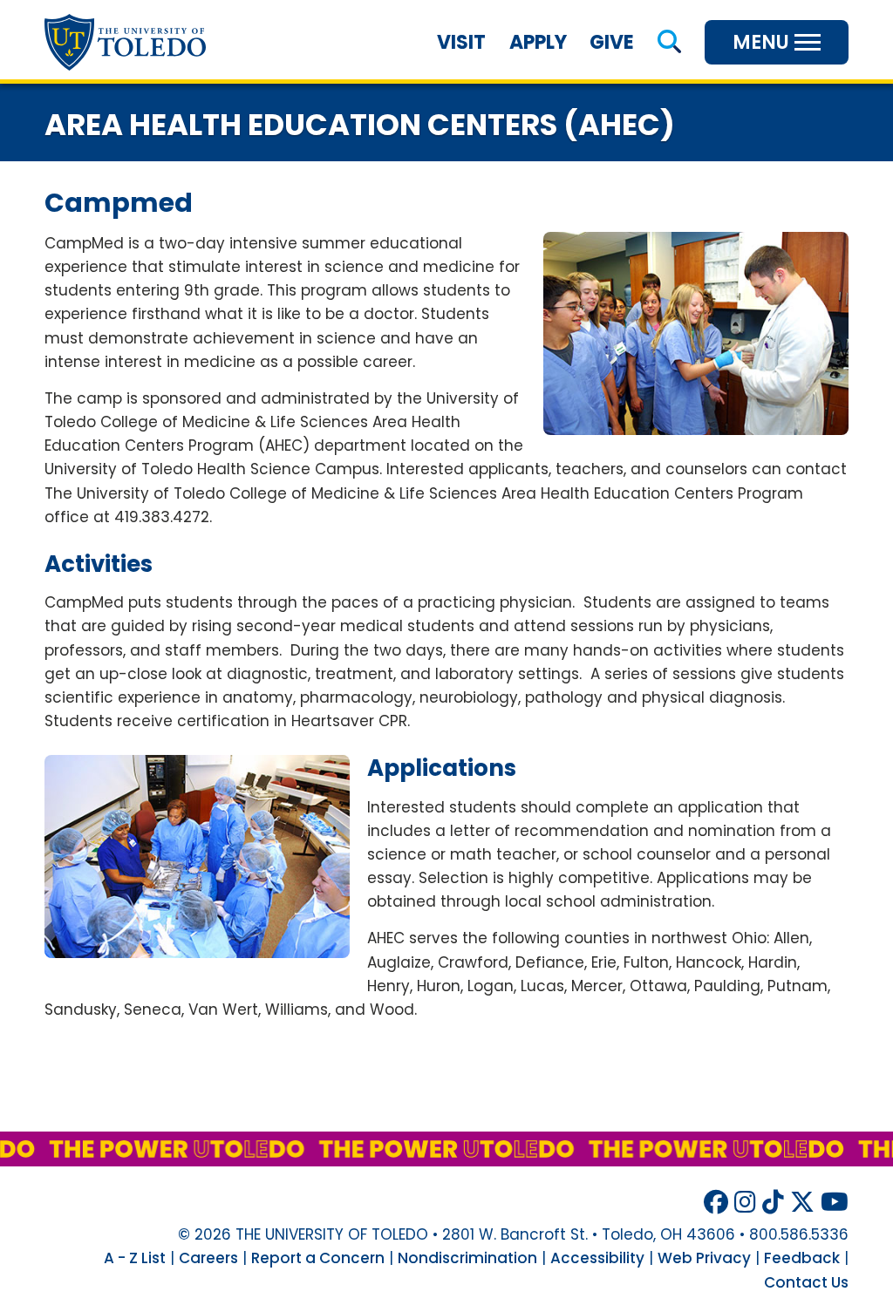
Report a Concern (318, 1257)
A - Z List (135, 1257)
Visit (461, 42)
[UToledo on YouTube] (835, 1203)
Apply (538, 42)
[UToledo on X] (802, 1203)
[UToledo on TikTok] (773, 1203)
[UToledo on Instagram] (745, 1203)
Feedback (802, 1257)
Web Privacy (704, 1257)
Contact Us (806, 1282)
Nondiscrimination (467, 1257)
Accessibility (597, 1257)
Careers (208, 1257)
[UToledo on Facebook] (716, 1203)
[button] (670, 42)
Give (612, 42)
